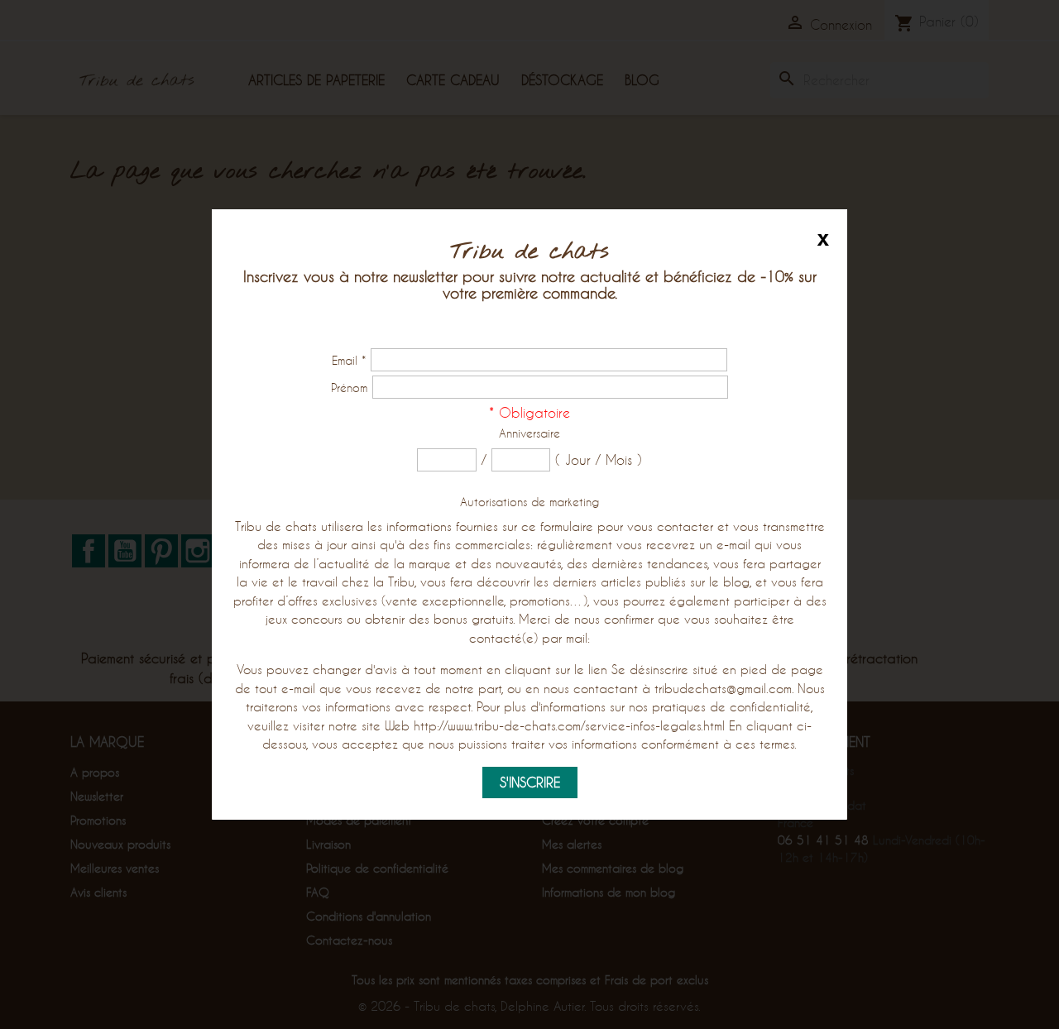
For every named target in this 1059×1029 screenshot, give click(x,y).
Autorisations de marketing (529, 502)
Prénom (349, 387)
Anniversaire (529, 433)
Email (349, 360)
